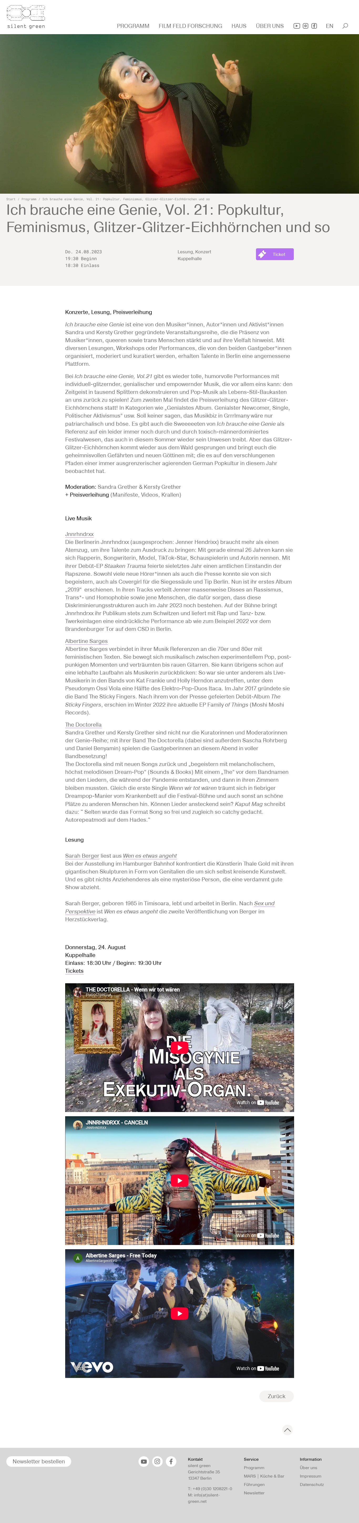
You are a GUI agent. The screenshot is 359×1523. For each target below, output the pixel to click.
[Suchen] (345, 26)
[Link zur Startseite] (28, 15)
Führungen (254, 1484)
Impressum (310, 1476)
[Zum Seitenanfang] (287, 1430)
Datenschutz (312, 1484)
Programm (29, 199)
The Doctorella (83, 724)
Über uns (308, 1467)
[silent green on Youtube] (297, 26)
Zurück (276, 1396)
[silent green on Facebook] (314, 26)
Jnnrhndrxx (79, 534)
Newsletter (254, 1492)
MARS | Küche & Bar (264, 1476)
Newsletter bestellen (39, 1461)
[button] (134, 26)
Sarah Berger (82, 855)
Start (11, 199)
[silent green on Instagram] (305, 26)
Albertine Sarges (86, 641)
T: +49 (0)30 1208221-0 (210, 1488)
